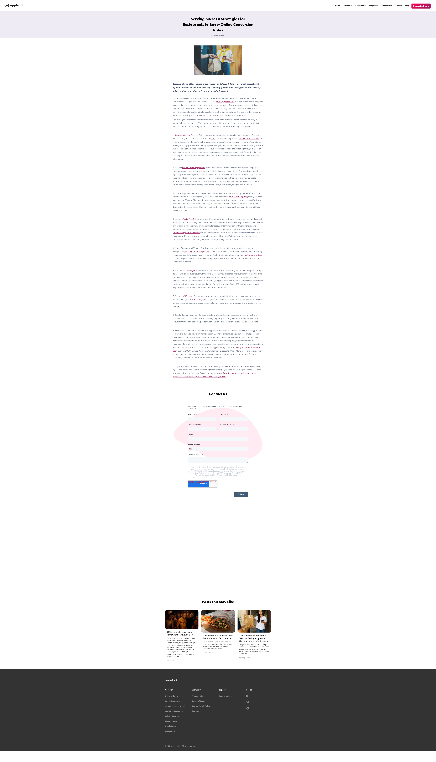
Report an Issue (226, 696)
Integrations (373, 5)
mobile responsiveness (249, 138)
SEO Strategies (189, 270)
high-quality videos (253, 255)
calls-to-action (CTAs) (238, 196)
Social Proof (188, 219)
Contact (399, 5)
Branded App (170, 726)
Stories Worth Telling (201, 706)
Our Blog (195, 711)
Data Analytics (171, 721)
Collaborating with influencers (186, 232)
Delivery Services (172, 716)
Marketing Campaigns (174, 711)
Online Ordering (171, 696)
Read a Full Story (188, 664)
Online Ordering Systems (193, 167)
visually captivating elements (198, 251)
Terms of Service (199, 701)
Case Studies (387, 5)
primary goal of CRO (225, 101)
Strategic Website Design (185, 135)
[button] (348, 5)
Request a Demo (421, 6)
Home (337, 5)
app (213, 138)
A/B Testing (188, 296)
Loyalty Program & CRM (175, 706)
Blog (407, 5)
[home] (14, 5)
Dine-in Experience (172, 701)
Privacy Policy (198, 696)
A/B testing (197, 299)
